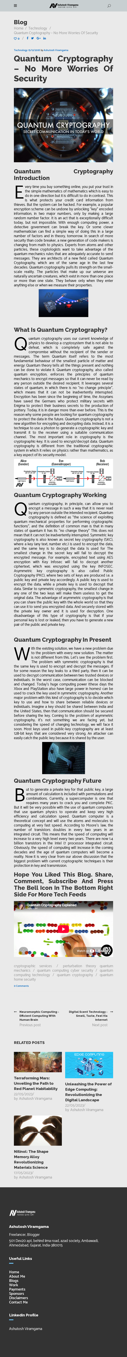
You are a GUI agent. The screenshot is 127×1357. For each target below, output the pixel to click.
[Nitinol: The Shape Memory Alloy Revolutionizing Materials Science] (38, 1131)
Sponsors (16, 1294)
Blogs (13, 1281)
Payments (17, 1289)
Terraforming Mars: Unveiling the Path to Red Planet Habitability (36, 1083)
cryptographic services (33, 966)
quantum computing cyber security (65, 971)
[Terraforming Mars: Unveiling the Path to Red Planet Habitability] (38, 1062)
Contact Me (18, 1302)
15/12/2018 (34, 50)
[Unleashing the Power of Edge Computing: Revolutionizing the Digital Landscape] (89, 1065)
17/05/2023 (23, 1173)
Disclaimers (18, 1298)
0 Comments (21, 986)
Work (13, 1285)
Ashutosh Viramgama (56, 50)
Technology (37, 28)
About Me (17, 1276)
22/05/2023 (23, 1094)
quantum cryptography (75, 975)
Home (18, 28)
